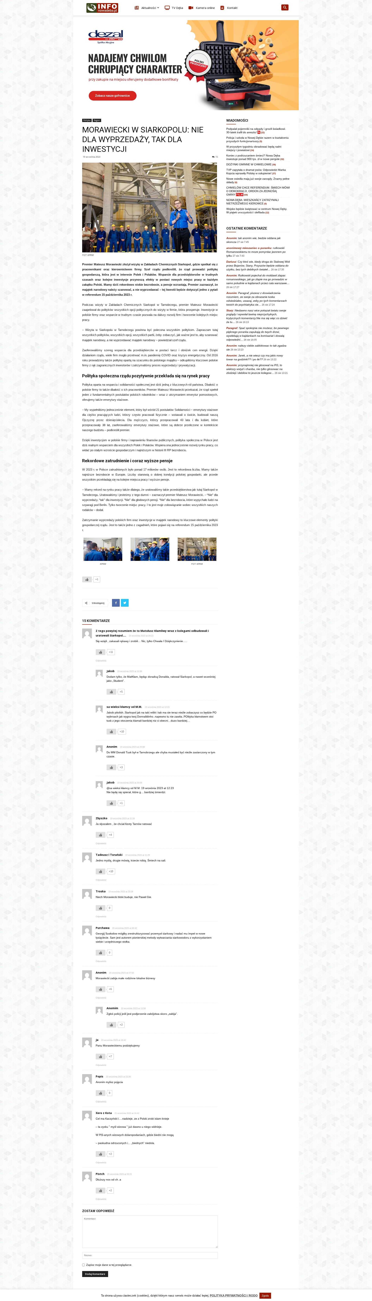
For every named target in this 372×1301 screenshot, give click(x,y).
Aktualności (148, 8)
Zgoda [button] (265, 1295)
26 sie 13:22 (270, 359)
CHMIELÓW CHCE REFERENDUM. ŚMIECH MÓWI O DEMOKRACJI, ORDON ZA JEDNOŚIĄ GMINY (258, 191)
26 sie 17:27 (232, 287)
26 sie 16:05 (250, 339)
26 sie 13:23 (237, 349)
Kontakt (232, 8)
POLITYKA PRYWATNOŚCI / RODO (234, 1295)
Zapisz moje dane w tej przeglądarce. (109, 1264)
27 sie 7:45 (243, 242)
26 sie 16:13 (242, 322)
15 (216, 156)
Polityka (86, 120)
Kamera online (205, 8)
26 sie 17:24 (268, 304)
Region (97, 120)
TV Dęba (177, 8)
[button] (284, 8)
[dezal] (186, 65)
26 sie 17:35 (277, 269)
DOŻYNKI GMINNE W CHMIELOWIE (248, 164)
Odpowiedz (101, 660)
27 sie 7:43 (238, 256)
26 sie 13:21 (281, 373)
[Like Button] (87, 579)
